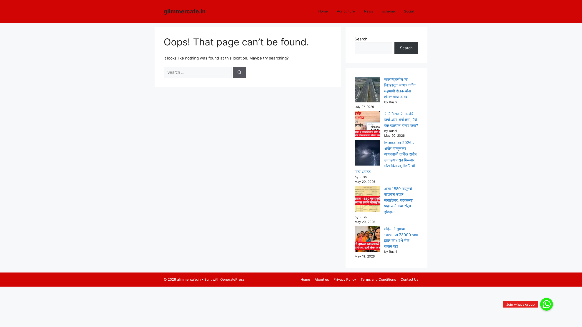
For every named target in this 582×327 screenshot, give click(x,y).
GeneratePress (232, 279)
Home (323, 11)
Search (361, 39)
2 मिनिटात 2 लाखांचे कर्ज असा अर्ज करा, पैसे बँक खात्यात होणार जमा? (401, 120)
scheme (388, 11)
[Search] (239, 72)
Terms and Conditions (378, 279)
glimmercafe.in (185, 11)
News (368, 11)
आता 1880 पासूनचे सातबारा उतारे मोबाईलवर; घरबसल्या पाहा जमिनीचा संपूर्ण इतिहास (398, 200)
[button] (546, 304)
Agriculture (346, 11)
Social (409, 11)
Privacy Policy (345, 279)
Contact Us (409, 279)
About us (322, 279)
